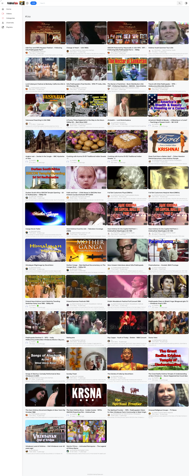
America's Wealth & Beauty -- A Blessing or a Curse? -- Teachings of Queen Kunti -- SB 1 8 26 (168, 121)
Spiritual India (35, 231)
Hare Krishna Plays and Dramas (83, 50)
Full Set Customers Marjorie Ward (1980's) (164, 193)
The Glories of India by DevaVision (120, 374)
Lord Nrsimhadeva (119, 123)
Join (33, 3)
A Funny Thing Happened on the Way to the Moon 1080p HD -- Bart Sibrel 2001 (85, 121)
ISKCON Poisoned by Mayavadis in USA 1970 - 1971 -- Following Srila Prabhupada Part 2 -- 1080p (127, 49)
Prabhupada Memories (121, 267)
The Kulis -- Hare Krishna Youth (165, 50)
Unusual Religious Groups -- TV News (162, 410)
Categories (8, 18)
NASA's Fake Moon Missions (82, 124)
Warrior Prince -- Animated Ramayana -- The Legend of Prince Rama (86, 447)
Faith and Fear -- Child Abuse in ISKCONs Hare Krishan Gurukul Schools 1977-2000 (84, 194)
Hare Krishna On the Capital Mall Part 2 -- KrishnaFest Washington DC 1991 (164, 230)
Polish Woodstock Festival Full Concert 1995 (124, 301)
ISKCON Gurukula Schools (81, 196)
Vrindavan (34, 450)
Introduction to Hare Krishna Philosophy (168, 160)
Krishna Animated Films (80, 450)
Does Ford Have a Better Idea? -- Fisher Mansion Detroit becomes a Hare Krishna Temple (167, 157)
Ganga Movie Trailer (33, 229)
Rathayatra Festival (78, 340)
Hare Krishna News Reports (163, 412)
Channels (8, 22)
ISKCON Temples (37, 196)
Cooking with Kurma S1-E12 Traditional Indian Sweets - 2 (125, 157)
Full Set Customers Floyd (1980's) (120, 193)
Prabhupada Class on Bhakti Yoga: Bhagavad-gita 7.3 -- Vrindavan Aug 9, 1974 (168, 302)
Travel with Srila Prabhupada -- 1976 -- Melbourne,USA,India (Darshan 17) (163, 85)
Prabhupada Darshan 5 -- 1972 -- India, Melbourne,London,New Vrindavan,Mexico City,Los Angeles (45, 339)
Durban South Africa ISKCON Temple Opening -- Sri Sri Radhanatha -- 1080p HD (45, 194)
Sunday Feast (72, 374)
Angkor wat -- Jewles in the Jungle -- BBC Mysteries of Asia (45, 157)
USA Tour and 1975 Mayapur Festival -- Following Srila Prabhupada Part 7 (44, 49)
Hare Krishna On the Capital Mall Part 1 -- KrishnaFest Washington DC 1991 (123, 230)
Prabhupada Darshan (38, 51)
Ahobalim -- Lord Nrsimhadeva (119, 120)
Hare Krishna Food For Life (81, 233)
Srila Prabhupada (160, 267)
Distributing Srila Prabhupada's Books (126, 88)
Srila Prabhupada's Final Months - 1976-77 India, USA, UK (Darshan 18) (86, 85)
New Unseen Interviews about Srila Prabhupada (125, 265)
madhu (156, 124)
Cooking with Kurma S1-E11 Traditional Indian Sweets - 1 (86, 157)
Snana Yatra (153, 338)
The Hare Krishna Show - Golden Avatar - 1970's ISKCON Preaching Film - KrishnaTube (84, 411)
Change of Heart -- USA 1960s (77, 48)
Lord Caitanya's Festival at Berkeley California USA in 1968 (45, 85)
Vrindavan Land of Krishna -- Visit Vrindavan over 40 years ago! (45, 447)
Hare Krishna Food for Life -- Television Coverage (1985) (85, 230)
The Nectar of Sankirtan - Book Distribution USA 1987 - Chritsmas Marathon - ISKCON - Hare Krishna (127, 85)
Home (6, 9)
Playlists (7, 27)
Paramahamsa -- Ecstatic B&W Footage (163, 265)
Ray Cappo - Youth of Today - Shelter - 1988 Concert (127, 338)
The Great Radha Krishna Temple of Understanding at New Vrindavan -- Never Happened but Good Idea (168, 375)
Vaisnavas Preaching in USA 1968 (38, 120)
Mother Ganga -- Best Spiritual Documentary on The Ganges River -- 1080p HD (86, 266)
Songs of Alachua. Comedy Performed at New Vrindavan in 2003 (43, 375)
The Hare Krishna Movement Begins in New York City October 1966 (45, 411)
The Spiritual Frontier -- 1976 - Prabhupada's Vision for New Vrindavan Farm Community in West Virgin (127, 411)
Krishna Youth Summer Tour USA (161, 48)
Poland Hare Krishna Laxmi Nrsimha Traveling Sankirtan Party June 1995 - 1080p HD (43, 302)
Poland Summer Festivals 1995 (78, 301)
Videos (7, 13)
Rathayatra (71, 338)
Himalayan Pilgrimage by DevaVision (39, 265)
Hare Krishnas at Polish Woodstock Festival (87, 304)
